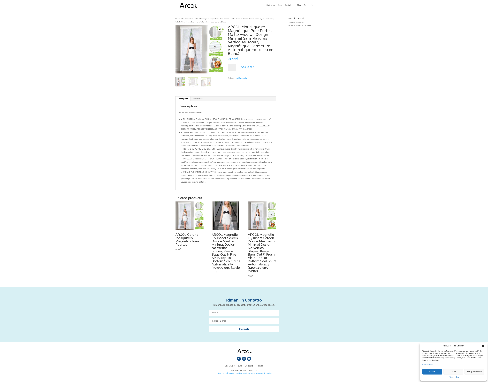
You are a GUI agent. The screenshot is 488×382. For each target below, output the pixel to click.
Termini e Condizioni (243, 373)
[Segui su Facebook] (239, 359)
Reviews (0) (198, 99)
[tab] (183, 98)
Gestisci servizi (427, 364)
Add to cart (247, 66)
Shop (299, 5)
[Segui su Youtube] (249, 359)
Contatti (288, 5)
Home (177, 19)
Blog (280, 5)
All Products (187, 19)
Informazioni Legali (258, 373)
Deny (453, 372)
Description (183, 99)
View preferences (474, 372)
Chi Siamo (270, 5)
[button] (483, 346)
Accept (432, 372)
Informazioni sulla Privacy (226, 373)
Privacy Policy (454, 377)
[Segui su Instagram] (244, 359)
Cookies (268, 373)
